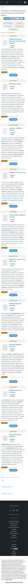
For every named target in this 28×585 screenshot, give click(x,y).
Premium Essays (14, 523)
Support (14, 555)
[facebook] (10, 511)
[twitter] (14, 511)
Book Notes (14, 531)
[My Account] (25, 2)
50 (17, 477)
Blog (14, 551)
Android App (14, 537)
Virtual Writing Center (14, 527)
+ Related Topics (7, 487)
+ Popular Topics (7, 494)
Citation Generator (13, 533)
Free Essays (14, 525)
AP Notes (13, 529)
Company (13, 544)
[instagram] (17, 511)
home (2, 6)
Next (3, 480)
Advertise (13, 546)
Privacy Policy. (8, 579)
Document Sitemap (14, 521)
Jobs (11, 548)
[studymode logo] (10, 2)
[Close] (26, 558)
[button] (2, 2)
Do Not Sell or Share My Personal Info (14, 582)
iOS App (14, 535)
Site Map (14, 553)
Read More (13, 75)
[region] (14, 570)
